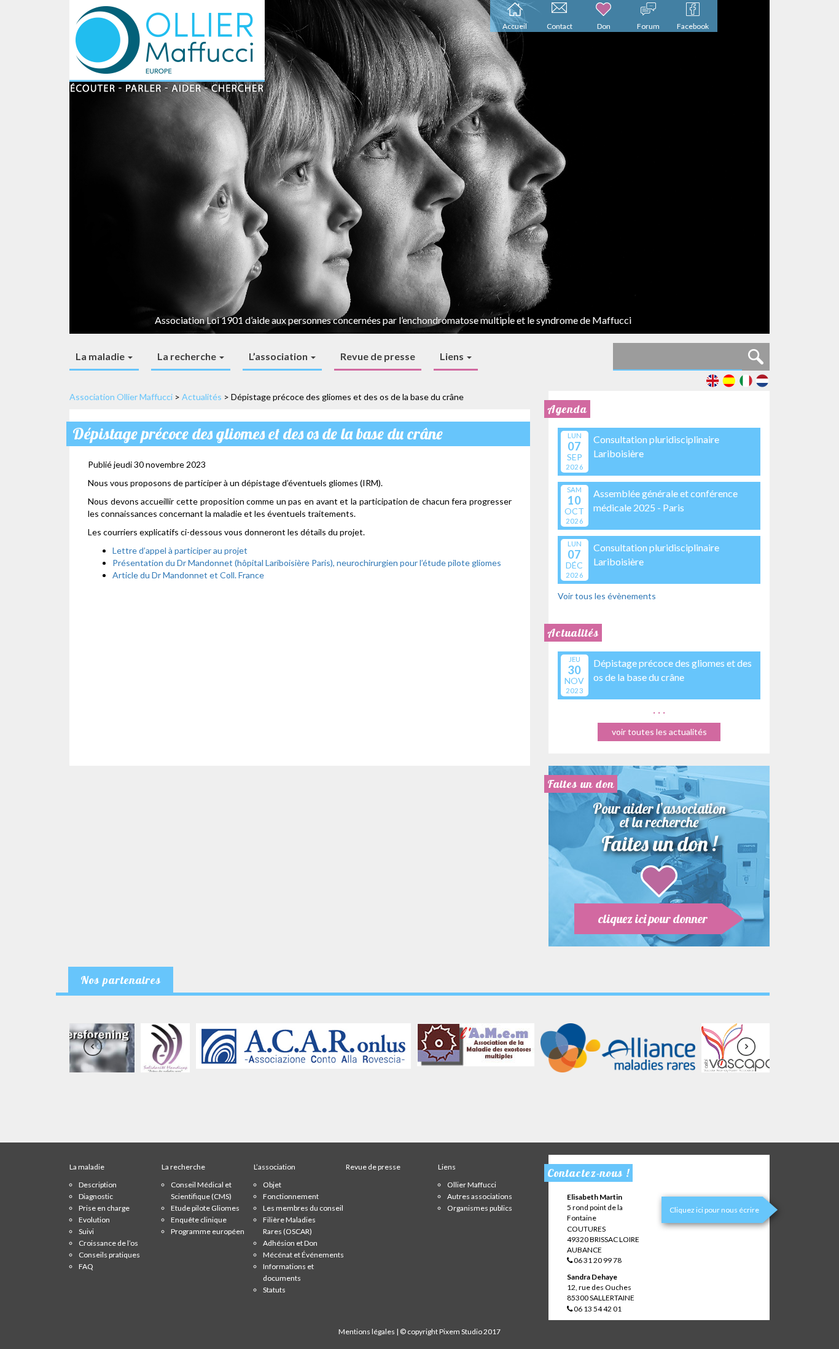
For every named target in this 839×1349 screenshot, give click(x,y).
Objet (272, 1184)
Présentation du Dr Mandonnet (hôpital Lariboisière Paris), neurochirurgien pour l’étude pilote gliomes (306, 562)
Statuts (274, 1289)
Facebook (693, 26)
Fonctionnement (291, 1196)
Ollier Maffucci (471, 1184)
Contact (559, 26)
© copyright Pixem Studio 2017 (450, 1331)
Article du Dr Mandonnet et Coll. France (188, 575)
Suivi (86, 1231)
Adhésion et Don (290, 1243)
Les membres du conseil (303, 1208)
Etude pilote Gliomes (205, 1208)
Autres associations (479, 1196)
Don (604, 26)
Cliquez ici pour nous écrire (714, 1209)
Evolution (94, 1219)
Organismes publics (479, 1208)
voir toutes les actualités (659, 731)
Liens (453, 356)
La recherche (187, 356)
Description (98, 1184)
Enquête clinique (199, 1219)
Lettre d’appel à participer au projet (180, 550)
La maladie (101, 356)
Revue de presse (377, 356)
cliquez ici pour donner (653, 918)
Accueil (514, 26)
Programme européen (207, 1231)
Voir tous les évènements (607, 596)
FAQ (86, 1266)
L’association (279, 356)
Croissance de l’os (108, 1243)
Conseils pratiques (109, 1254)
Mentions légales (366, 1331)
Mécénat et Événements (303, 1254)
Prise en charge (104, 1208)
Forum (648, 26)
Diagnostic (96, 1196)
